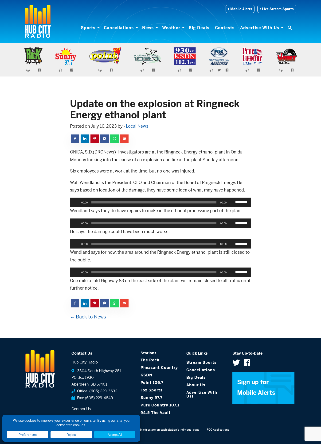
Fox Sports (152, 390)
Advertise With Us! (201, 394)
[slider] (242, 202)
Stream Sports (201, 362)
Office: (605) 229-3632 (96, 391)
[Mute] (231, 202)
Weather (171, 27)
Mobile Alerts (240, 9)
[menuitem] (89, 28)
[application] (160, 202)
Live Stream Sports (277, 9)
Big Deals (199, 27)
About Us (195, 385)
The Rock (150, 360)
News (148, 27)
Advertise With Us (259, 27)
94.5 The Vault (156, 412)
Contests (225, 27)
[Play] (76, 202)
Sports (88, 27)
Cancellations (119, 27)
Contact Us (81, 408)
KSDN (146, 375)
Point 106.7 (152, 382)
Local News (137, 126)
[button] (290, 28)
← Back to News (88, 317)
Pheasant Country (159, 367)
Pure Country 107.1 (160, 405)
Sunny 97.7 (152, 397)
